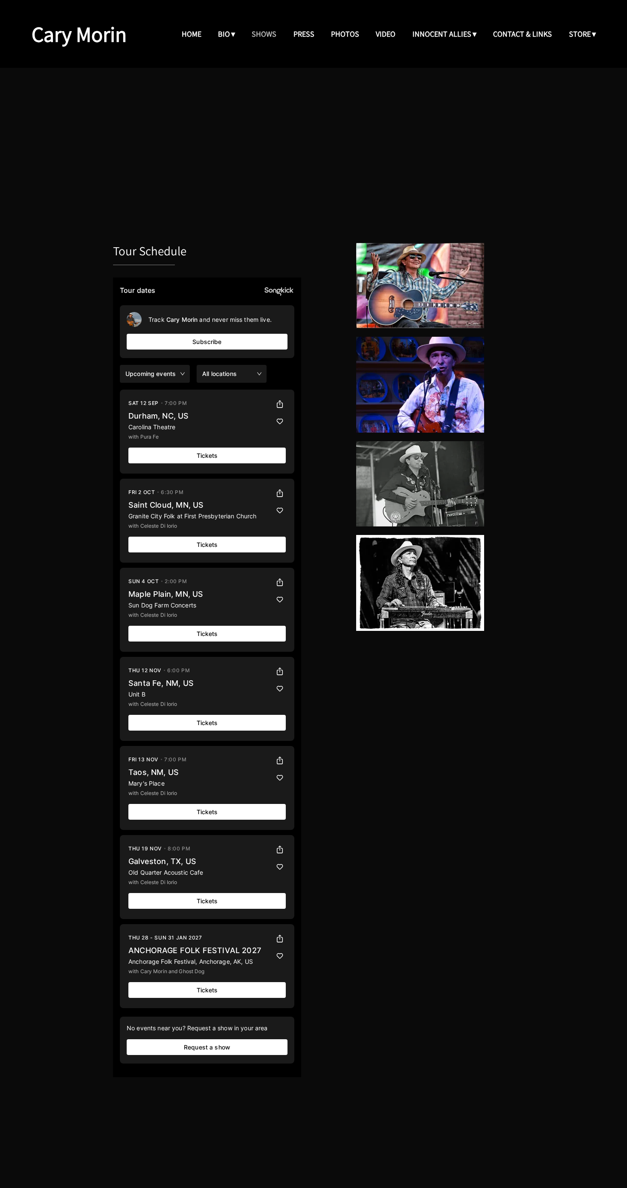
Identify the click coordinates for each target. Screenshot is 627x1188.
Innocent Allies (441, 34)
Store (580, 34)
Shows (264, 34)
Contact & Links (522, 34)
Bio (224, 34)
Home (191, 34)
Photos (345, 34)
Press (303, 34)
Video (385, 34)
